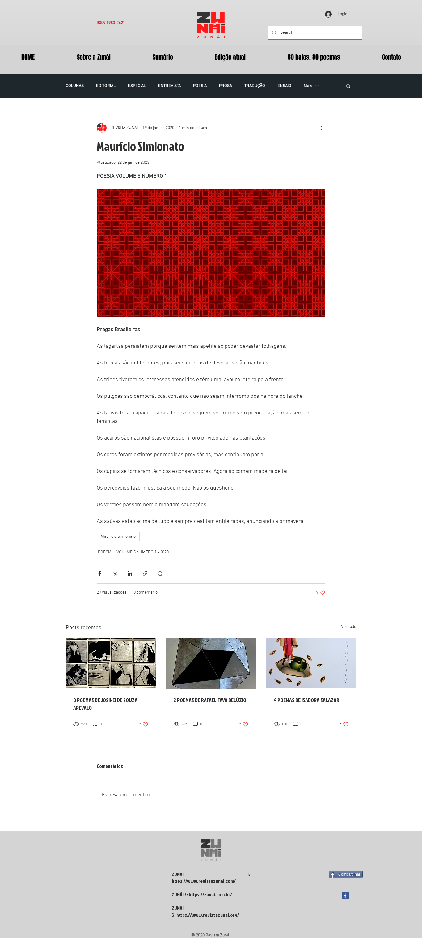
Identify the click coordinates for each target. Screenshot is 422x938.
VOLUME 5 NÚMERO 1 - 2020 (142, 552)
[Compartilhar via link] (145, 573)
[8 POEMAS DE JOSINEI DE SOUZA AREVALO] (111, 663)
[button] (348, 85)
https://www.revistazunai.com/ (204, 880)
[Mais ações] (321, 128)
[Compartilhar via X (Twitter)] (115, 573)
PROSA (225, 86)
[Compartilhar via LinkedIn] (130, 573)
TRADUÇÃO (254, 86)
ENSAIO (284, 86)
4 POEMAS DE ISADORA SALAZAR (306, 700)
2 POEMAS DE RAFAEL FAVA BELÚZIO (210, 700)
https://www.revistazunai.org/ (207, 914)
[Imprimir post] (160, 573)
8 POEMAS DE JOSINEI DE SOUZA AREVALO (105, 704)
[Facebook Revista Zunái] (345, 895)
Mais (308, 86)
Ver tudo (348, 626)
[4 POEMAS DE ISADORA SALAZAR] (311, 663)
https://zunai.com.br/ (210, 894)
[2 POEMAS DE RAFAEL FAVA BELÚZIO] (211, 663)
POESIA (200, 86)
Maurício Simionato (118, 536)
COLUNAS (75, 86)
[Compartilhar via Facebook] (100, 573)
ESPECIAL (137, 86)
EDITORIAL (106, 86)
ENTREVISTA (169, 86)
